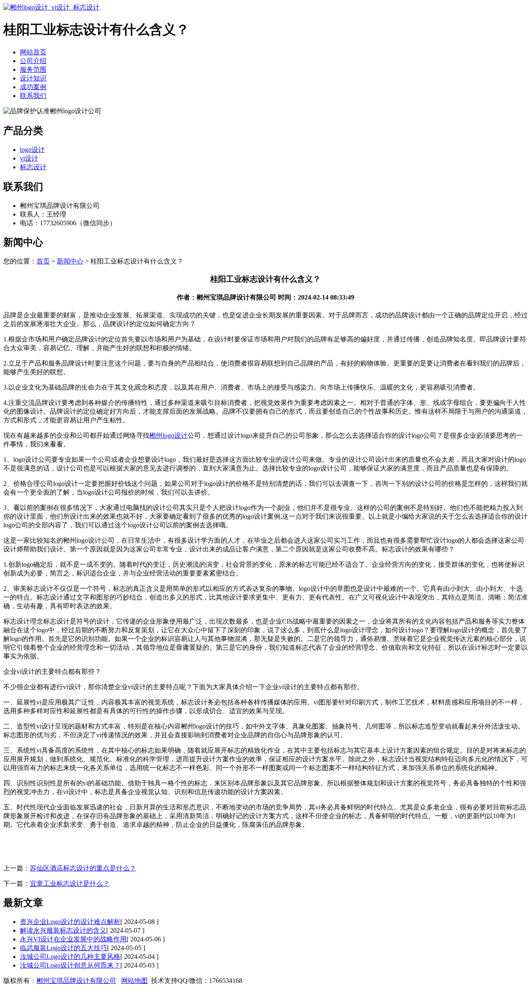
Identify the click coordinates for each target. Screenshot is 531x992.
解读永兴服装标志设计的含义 (63, 930)
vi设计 (29, 158)
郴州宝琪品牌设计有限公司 (76, 980)
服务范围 (33, 69)
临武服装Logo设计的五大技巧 (63, 947)
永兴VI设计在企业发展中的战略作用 (73, 939)
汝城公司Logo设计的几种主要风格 (70, 956)
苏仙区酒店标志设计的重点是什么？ (83, 868)
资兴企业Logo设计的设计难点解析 (70, 921)
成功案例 (33, 86)
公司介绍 (33, 60)
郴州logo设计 (168, 435)
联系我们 (33, 95)
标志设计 (33, 167)
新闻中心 (70, 261)
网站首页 (33, 52)
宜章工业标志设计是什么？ (70, 883)
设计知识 (33, 78)
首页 (43, 261)
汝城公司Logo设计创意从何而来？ (70, 965)
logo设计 (32, 149)
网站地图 (134, 980)
